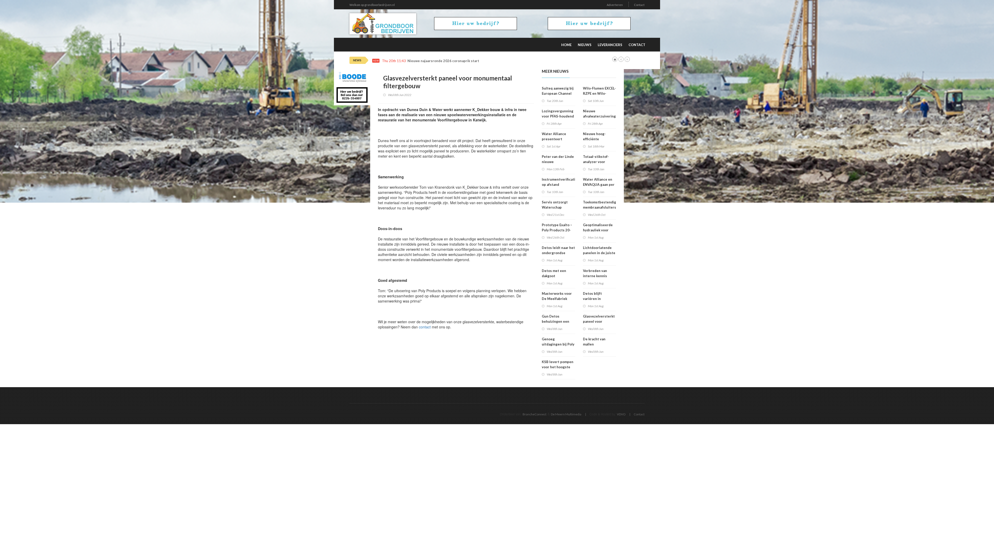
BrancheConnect (534, 414)
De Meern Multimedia (566, 414)
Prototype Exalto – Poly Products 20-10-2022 (557, 230)
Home (566, 45)
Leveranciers (610, 45)
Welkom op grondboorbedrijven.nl (372, 4)
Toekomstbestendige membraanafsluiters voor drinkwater (600, 207)
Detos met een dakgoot (554, 273)
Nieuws (584, 45)
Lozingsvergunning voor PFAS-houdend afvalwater (558, 116)
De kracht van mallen (594, 341)
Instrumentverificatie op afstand (559, 182)
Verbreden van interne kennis (595, 273)
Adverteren (615, 4)
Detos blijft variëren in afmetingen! (593, 298)
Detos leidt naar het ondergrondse (558, 250)
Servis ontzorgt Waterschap (555, 204)
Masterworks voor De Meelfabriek (557, 296)
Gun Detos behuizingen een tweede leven (555, 321)
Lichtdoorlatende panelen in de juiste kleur (599, 253)
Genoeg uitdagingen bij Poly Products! (558, 344)
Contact (639, 4)
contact (425, 326)
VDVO (621, 414)
